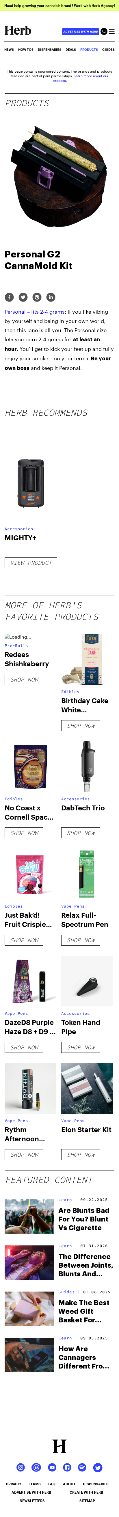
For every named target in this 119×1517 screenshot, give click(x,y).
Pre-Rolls (16, 645)
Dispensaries (49, 49)
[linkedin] (50, 298)
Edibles (70, 691)
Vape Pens (73, 906)
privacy (13, 1484)
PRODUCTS (89, 49)
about (69, 1484)
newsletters (32, 1501)
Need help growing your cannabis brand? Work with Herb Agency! (59, 5)
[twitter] (23, 298)
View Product (31, 562)
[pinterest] (37, 298)
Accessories (19, 528)
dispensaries (96, 1484)
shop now (24, 679)
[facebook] (9, 298)
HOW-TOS (26, 49)
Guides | (69, 1291)
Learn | (68, 1199)
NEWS (9, 49)
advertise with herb (80, 31)
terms (35, 1484)
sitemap (87, 1501)
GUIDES (108, 49)
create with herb (86, 1492)
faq (51, 1484)
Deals (71, 49)
